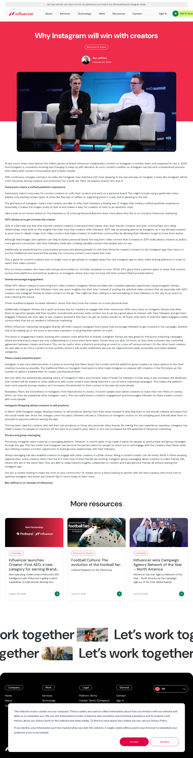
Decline (164, 741)
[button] (170, 689)
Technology (48, 700)
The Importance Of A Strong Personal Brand (73, 213)
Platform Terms (88, 695)
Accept (134, 741)
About (8, 700)
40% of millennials (15, 225)
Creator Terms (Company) (94, 700)
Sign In (120, 700)
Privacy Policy (159, 720)
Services (47, 695)
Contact (121, 695)
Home (8, 695)
